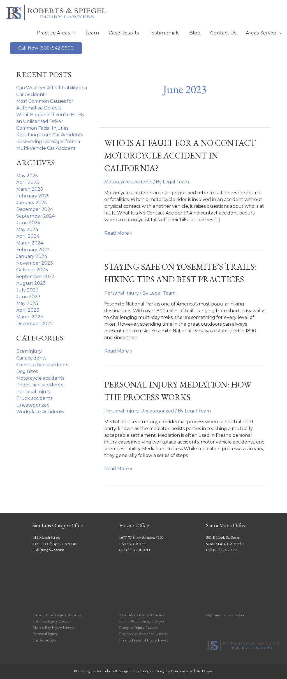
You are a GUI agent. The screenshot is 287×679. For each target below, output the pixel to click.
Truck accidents (34, 398)
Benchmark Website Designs (192, 670)
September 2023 (35, 276)
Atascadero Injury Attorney (142, 614)
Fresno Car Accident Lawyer (143, 633)
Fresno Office (134, 525)
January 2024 (31, 256)
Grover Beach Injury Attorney (57, 614)
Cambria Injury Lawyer (52, 621)
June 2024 (28, 222)
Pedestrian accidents (39, 385)
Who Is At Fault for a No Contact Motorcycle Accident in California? (180, 155)
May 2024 (27, 229)
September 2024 (35, 216)
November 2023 (34, 263)
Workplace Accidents (40, 411)
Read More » (118, 233)
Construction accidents (42, 364)
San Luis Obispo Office (58, 525)
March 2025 (29, 189)
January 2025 (31, 202)
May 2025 (27, 175)
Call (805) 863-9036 (221, 549)
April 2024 (27, 236)
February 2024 (33, 249)
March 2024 (29, 243)
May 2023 (27, 303)
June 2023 (28, 296)
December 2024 (34, 209)
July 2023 (27, 290)
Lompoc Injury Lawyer (139, 627)
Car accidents (31, 358)
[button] (46, 48)
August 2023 (31, 283)
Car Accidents (44, 640)
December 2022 (34, 323)
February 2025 (33, 196)
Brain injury (29, 351)
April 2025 (27, 182)
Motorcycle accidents (40, 378)
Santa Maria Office (226, 525)
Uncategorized (33, 405)
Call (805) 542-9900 (48, 549)
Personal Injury (33, 391)
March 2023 (29, 316)
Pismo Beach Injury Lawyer (142, 621)
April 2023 (27, 310)
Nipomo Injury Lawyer (225, 614)
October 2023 (32, 269)
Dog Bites (27, 371)
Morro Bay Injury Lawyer (54, 627)
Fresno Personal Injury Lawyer (144, 640)
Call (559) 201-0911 (135, 549)
